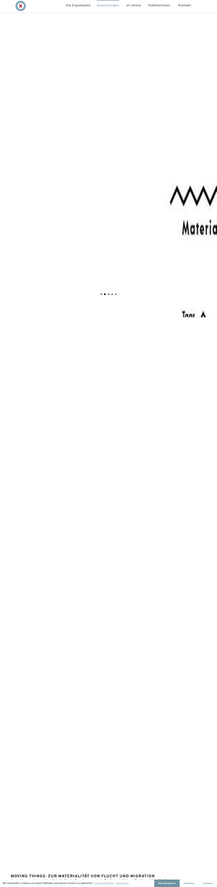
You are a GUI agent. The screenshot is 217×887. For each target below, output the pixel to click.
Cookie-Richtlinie (104, 883)
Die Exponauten (78, 5)
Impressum (122, 883)
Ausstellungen (108, 5)
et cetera (133, 5)
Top (209, 879)
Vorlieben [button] (208, 883)
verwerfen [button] (189, 883)
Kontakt (184, 5)
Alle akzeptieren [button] (167, 883)
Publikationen (159, 5)
